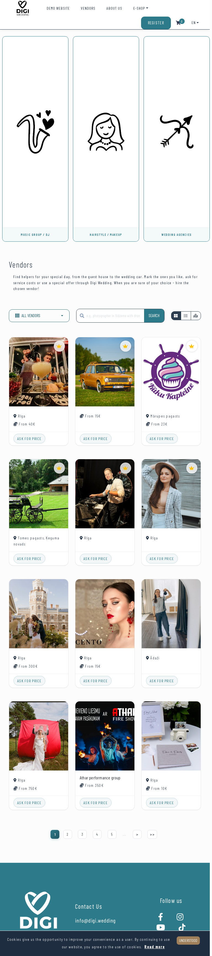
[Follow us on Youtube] (161, 929)
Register (156, 22)
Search (154, 315)
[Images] (176, 315)
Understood (188, 940)
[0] (178, 23)
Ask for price (29, 438)
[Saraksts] (186, 315)
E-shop (139, 8)
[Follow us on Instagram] (180, 918)
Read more (154, 946)
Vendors (88, 8)
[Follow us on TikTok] (182, 929)
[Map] (196, 315)
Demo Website (58, 8)
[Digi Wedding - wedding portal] (23, 8)
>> (152, 834)
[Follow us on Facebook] (161, 918)
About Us (114, 8)
